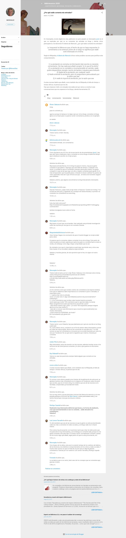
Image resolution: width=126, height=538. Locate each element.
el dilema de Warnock (64, 55)
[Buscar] (105, 4)
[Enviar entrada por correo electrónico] (47, 95)
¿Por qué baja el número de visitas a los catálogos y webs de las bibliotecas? (67, 480)
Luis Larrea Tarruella (56, 420)
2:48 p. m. (53, 465)
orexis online (54, 365)
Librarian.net (4, 81)
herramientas (67, 98)
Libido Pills (53, 342)
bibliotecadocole (55, 140)
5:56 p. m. (53, 317)
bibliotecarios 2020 (52, 3)
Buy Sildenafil (54, 353)
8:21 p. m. (53, 387)
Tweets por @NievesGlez (9, 68)
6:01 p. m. (53, 453)
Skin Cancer (73, 396)
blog (48, 98)
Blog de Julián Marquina (7, 82)
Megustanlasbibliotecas (57, 232)
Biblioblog (3, 85)
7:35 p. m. (53, 372)
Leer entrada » (97, 492)
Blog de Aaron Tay (5, 84)
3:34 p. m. (53, 282)
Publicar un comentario (52, 468)
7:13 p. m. (53, 145)
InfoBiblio (3, 74)
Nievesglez (53, 130)
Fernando (53, 458)
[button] (102, 13)
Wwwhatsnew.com (6, 76)
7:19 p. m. (53, 135)
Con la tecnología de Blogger (74, 534)
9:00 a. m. (52, 159)
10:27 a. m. (53, 182)
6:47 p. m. (53, 349)
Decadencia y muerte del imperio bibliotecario (58, 497)
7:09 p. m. (53, 337)
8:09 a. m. (52, 228)
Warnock (76, 98)
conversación (56, 98)
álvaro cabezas (54, 123)
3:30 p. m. (53, 438)
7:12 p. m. (53, 125)
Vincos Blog (4, 77)
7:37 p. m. (53, 401)
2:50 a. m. (52, 416)
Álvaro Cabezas (55, 104)
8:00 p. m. (53, 360)
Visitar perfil (10, 24)
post (98, 39)
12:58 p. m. (53, 266)
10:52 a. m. (53, 196)
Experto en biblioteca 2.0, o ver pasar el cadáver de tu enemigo (63, 514)
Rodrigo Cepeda (55, 405)
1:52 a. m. (52, 216)
